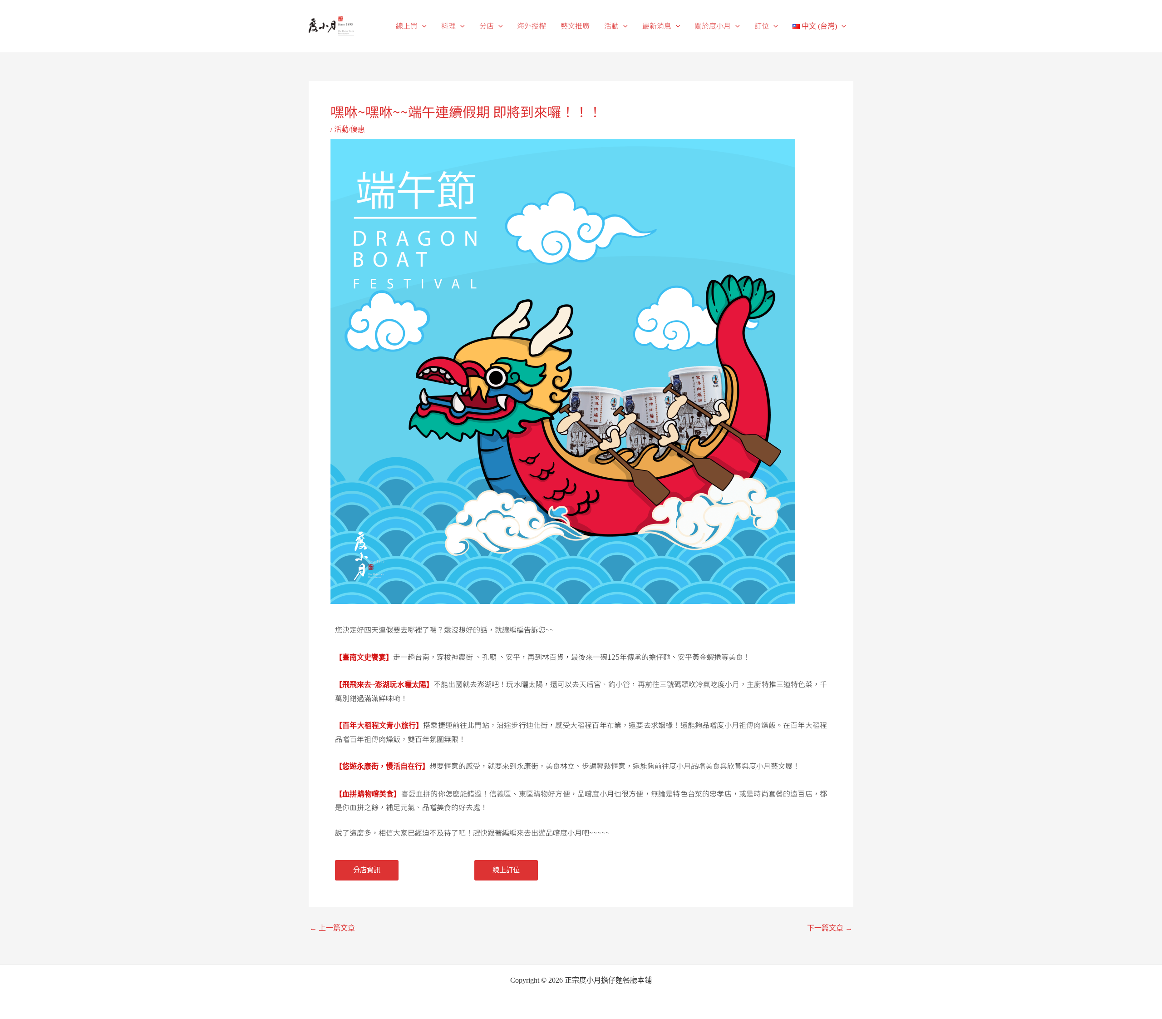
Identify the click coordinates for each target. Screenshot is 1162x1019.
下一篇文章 (829, 928)
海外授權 (531, 25)
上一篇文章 (332, 928)
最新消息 (656, 25)
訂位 (761, 25)
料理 (448, 25)
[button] (422, 26)
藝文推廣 (575, 25)
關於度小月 (712, 25)
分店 (486, 25)
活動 (611, 25)
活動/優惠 (349, 129)
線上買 (407, 25)
